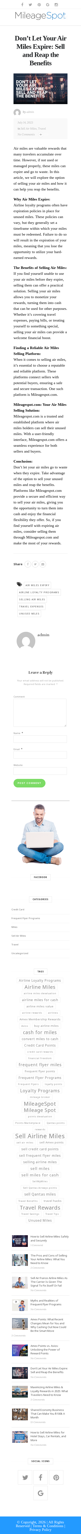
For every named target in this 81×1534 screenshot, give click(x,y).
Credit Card (17, 909)
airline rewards (32, 1012)
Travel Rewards (40, 1207)
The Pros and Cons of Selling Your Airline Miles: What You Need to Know (49, 1259)
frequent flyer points (40, 1071)
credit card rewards (40, 1051)
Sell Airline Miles (40, 1136)
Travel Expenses (31, 606)
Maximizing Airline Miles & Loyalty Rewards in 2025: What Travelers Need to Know (49, 1390)
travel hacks (53, 1201)
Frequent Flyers (28, 1084)
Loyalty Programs (40, 1090)
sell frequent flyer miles (40, 1155)
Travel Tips (52, 1213)
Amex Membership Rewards (40, 1019)
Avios (24, 1025)
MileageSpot (40, 1103)
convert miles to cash (40, 1039)
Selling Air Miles (32, 599)
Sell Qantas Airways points (40, 1187)
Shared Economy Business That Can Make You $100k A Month (48, 1413)
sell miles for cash (40, 1174)
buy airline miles (46, 1026)
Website (18, 765)
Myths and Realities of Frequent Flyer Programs (46, 1302)
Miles (14, 926)
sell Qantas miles (40, 1194)
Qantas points (56, 1122)
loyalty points (53, 1084)
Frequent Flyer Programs (25, 918)
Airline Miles (40, 987)
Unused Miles (29, 613)
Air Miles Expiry (37, 585)
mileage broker (40, 1097)
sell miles (40, 1168)
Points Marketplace (27, 1122)
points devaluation (40, 1116)
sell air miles (24, 1142)
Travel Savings (30, 1213)
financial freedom (40, 1058)
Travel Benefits (28, 1201)
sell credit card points (40, 1149)
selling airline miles (40, 1162)
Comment (19, 696)
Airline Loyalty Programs (39, 592)
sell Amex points (51, 1142)
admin (30, 112)
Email (18, 749)
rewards (40, 1129)
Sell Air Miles (29, 128)
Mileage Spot (40, 1110)
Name (18, 733)
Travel (42, 128)
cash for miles (40, 1032)
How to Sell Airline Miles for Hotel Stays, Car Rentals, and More (48, 1436)
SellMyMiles (40, 1181)
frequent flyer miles (40, 1064)
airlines (53, 1012)
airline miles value (40, 1006)
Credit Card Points (40, 1045)
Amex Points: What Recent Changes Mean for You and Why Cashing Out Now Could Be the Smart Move (48, 1325)
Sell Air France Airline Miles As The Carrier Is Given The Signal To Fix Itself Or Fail (49, 1281)
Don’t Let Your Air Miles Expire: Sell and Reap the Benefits (49, 1370)
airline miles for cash (40, 1000)
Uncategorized (19, 953)
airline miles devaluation (40, 993)
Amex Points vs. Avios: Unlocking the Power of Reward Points (45, 1349)
